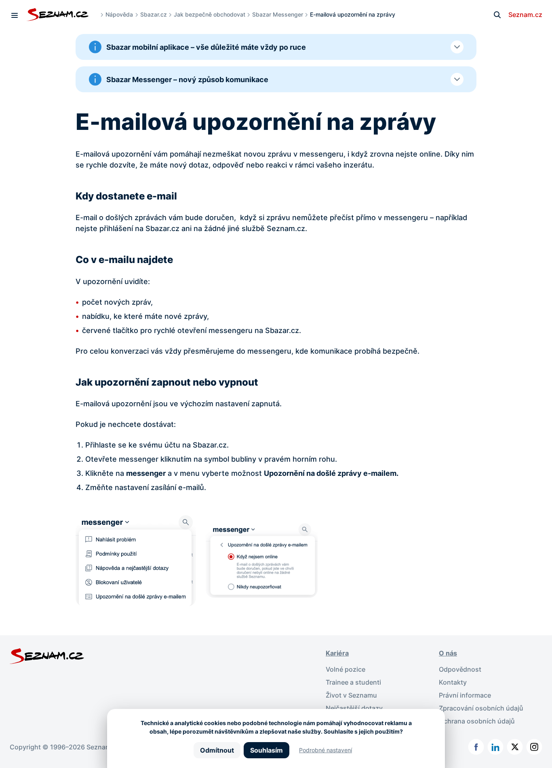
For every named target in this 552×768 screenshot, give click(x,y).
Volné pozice (345, 669)
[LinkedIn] (495, 747)
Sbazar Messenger (277, 14)
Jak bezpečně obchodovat (209, 14)
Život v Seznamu (351, 695)
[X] (515, 747)
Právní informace (465, 695)
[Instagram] (534, 747)
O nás (448, 653)
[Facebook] (476, 747)
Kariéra (337, 653)
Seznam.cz (525, 15)
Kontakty (453, 682)
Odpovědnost (460, 669)
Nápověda (119, 14)
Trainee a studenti (353, 682)
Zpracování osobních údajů (481, 708)
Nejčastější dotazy (354, 708)
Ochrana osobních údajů (477, 721)
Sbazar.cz (153, 14)
